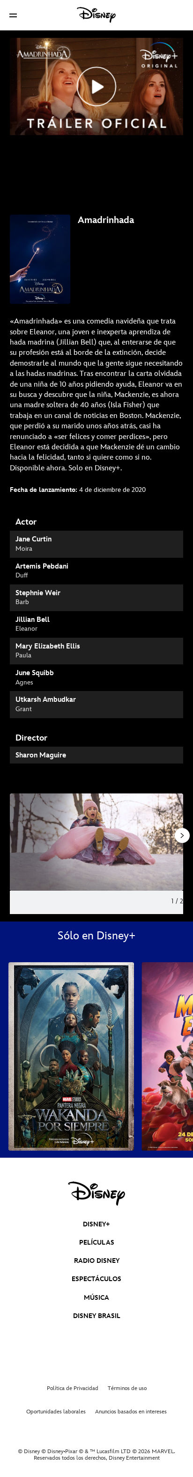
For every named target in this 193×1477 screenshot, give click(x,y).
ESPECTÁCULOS (96, 1279)
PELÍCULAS (96, 1242)
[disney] (96, 1194)
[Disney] (96, 15)
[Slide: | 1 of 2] (96, 842)
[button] (13, 15)
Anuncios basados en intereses (131, 1411)
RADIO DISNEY (96, 1261)
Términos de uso (127, 1388)
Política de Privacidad (72, 1388)
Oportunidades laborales (56, 1411)
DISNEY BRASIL (96, 1316)
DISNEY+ (96, 1224)
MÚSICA (96, 1298)
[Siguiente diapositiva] (176, 842)
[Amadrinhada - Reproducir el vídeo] (97, 87)
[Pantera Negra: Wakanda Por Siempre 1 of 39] (71, 1056)
